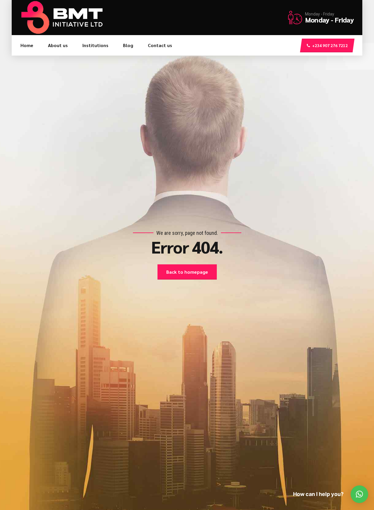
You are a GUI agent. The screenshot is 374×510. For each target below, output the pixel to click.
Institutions (95, 45)
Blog (128, 45)
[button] (359, 494)
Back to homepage (187, 272)
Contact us (160, 45)
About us (58, 45)
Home (26, 45)
